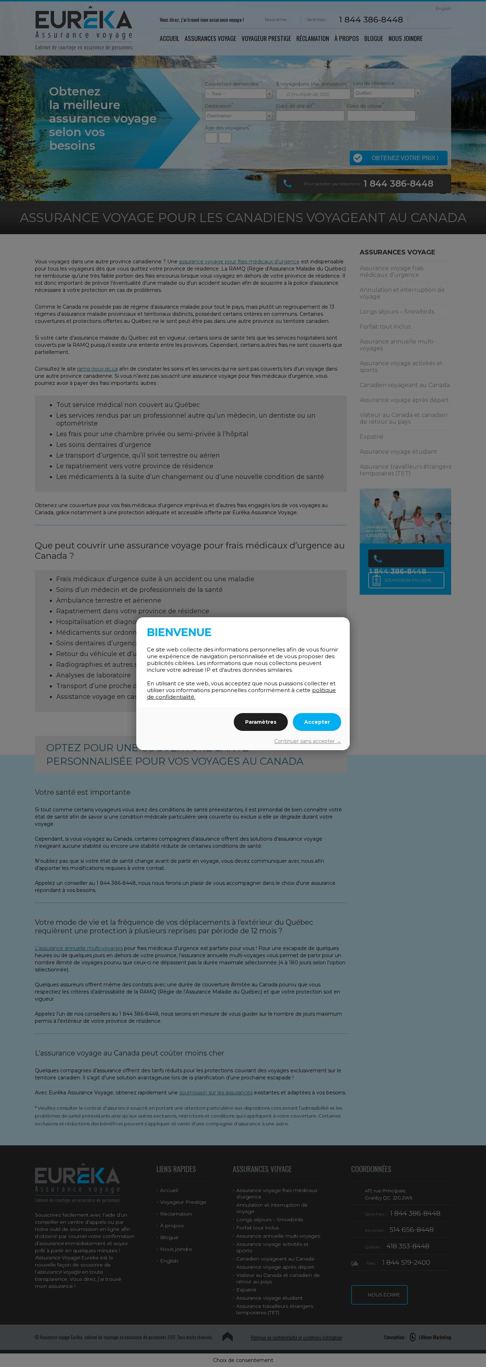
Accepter (317, 722)
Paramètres (260, 722)
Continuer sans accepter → (307, 741)
